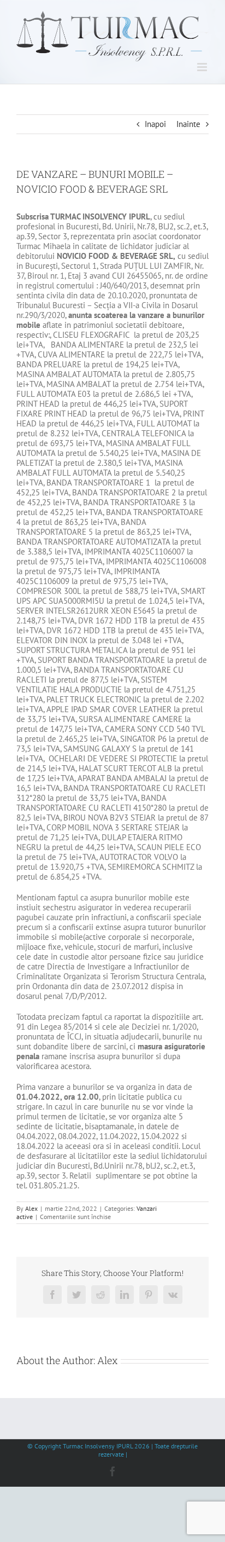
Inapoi (155, 124)
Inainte (188, 124)
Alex (31, 1208)
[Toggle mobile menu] (203, 67)
